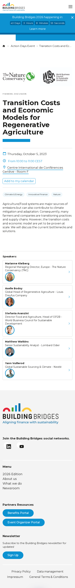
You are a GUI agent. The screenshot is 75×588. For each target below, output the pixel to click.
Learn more (37, 29)
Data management (50, 571)
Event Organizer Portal (24, 522)
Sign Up (13, 555)
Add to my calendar (19, 181)
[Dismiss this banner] (72, 17)
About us (10, 479)
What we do (12, 483)
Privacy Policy (21, 571)
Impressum (15, 577)
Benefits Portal (18, 513)
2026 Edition (12, 474)
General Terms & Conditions (48, 577)
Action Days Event (23, 46)
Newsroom (11, 488)
